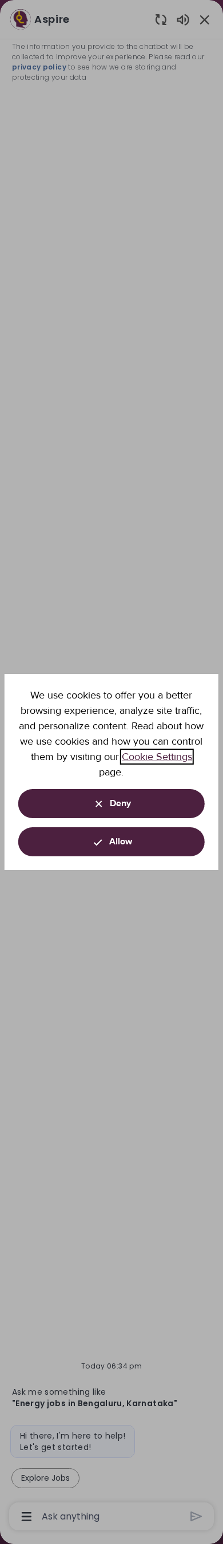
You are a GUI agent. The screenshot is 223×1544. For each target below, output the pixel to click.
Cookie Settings (157, 756)
